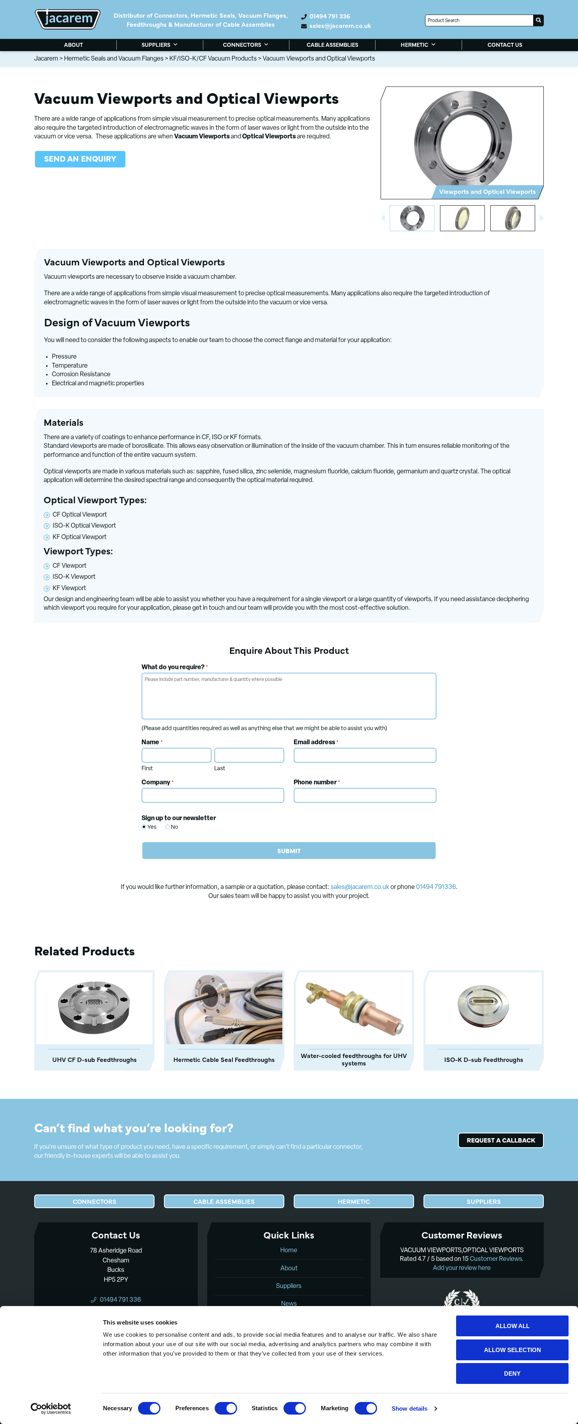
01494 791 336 (329, 16)
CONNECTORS (242, 44)
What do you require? (175, 667)
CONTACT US (505, 44)
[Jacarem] (67, 19)
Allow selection (512, 1350)
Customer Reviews (496, 1259)
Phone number (317, 783)
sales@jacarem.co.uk (340, 25)
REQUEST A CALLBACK (501, 1139)
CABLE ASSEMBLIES (332, 44)
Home (288, 1250)
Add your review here (462, 1268)
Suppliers (289, 1286)
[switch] (226, 1408)
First (147, 769)
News (289, 1304)
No (171, 827)
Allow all (512, 1326)
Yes (148, 827)
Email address (316, 743)
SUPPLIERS (156, 44)
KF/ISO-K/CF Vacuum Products (213, 59)
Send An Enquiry (80, 158)
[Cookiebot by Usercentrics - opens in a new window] (51, 1409)
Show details (409, 1408)
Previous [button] (383, 218)
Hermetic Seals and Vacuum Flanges (114, 59)
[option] (462, 142)
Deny (512, 1373)
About (289, 1269)
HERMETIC (414, 44)
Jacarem (46, 59)
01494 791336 (436, 887)
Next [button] (542, 218)
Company (158, 783)
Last (219, 769)
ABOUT (73, 44)
